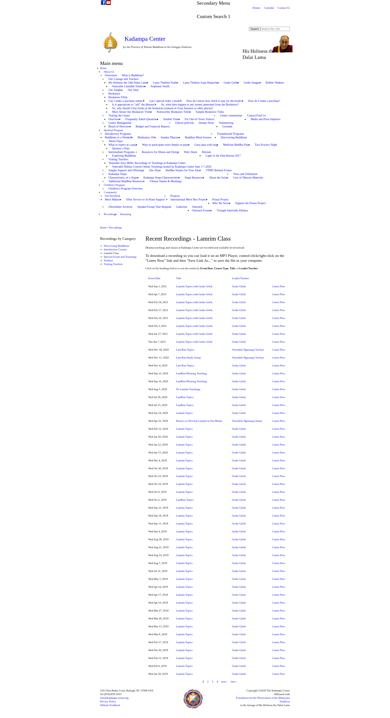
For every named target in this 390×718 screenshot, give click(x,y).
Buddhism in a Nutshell (118, 137)
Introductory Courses (115, 249)
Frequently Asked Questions (141, 119)
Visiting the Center (119, 115)
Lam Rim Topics (185, 349)
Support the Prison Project (250, 203)
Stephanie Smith (160, 86)
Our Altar (133, 89)
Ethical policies (184, 122)
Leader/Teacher (240, 278)
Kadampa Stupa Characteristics (161, 177)
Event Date (154, 278)
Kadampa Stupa (117, 173)
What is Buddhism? (133, 75)
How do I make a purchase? (264, 100)
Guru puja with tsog (205, 144)
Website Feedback (110, 705)
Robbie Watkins (275, 82)
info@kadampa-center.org (114, 697)
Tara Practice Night (266, 144)
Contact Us (284, 7)
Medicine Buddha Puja (236, 144)
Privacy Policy (108, 701)
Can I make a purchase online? (126, 100)
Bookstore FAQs (117, 97)
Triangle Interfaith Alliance (232, 210)
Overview (110, 75)
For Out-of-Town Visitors (199, 119)
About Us (109, 71)
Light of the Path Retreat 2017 (223, 155)
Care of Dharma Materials (248, 177)
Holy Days (190, 152)
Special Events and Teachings (120, 256)
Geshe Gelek (231, 82)
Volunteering (226, 122)
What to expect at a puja (122, 144)
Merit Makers (112, 199)
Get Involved (112, 195)
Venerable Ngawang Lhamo (247, 420)
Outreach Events (201, 210)
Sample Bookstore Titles (210, 111)
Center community (230, 115)
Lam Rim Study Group (188, 357)
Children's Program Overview (125, 188)
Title (178, 278)
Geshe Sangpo (252, 82)
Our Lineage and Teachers (123, 79)
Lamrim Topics (184, 412)
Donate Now (206, 122)
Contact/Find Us (256, 115)
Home (103, 68)
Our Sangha (115, 89)
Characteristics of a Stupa (123, 177)
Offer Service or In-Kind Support (145, 199)
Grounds (227, 126)
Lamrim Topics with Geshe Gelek (194, 286)
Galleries (181, 206)
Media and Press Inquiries (265, 119)
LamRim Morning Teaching (191, 373)
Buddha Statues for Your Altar (183, 170)
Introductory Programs (118, 133)
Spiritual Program (113, 130)
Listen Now (278, 286)
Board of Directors (119, 126)
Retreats (206, 152)
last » (234, 681)
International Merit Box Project (188, 199)
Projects (175, 195)
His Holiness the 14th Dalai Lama (127, 82)
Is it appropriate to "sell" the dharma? (133, 104)
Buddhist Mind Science (198, 137)
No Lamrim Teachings (188, 389)
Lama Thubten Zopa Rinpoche (200, 82)
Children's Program (114, 184)
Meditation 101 (146, 137)
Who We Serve (221, 203)
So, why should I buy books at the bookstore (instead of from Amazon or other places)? (162, 108)
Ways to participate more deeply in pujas (165, 144)
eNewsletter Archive (120, 206)
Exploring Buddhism (124, 155)
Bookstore (114, 93)
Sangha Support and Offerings (125, 170)
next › (224, 681)
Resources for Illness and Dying (160, 152)
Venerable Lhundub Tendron (128, 86)
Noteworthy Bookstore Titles (173, 111)
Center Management (119, 122)
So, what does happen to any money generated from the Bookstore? (200, 104)
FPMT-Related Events (219, 170)
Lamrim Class (111, 253)
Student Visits (171, 119)
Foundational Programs (230, 133)
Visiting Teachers (118, 159)
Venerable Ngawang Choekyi (248, 349)
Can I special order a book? (165, 100)
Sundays (108, 260)
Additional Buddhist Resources (126, 181)
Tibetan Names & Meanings (166, 181)
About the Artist (218, 177)
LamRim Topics (185, 397)
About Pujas (115, 141)
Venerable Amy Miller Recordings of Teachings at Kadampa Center (147, 163)
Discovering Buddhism (234, 137)
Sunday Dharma (170, 137)
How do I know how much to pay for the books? (214, 100)
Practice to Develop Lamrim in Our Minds (199, 420)
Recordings (110, 214)
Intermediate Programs (121, 152)
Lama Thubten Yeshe (165, 82)
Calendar (269, 7)
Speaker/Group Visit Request (153, 206)
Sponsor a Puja (120, 148)
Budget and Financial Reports (153, 126)
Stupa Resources (194, 177)
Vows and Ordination (245, 173)
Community (110, 192)
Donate (256, 7)
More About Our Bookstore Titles (131, 111)
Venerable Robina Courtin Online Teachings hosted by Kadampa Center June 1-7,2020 (161, 166)
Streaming (125, 214)
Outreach (197, 206)
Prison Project (220, 199)
